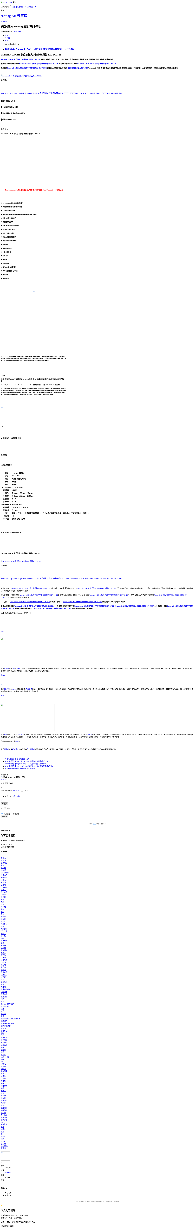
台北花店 (4, 1045)
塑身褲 (3, 1144)
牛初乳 (3, 979)
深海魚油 (4, 982)
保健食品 (4, 972)
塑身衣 (3, 675)
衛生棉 (6, 749)
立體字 (3, 1050)
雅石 (2, 999)
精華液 (3, 1129)
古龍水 (3, 1136)
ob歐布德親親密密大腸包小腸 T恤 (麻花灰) (20, 769)
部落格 (7, 38)
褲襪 (2, 1083)
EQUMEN (4, 1146)
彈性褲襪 (4, 1086)
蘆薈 (2, 1127)
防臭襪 (3, 870)
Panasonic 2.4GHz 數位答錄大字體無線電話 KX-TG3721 (31, 588)
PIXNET (82, 1201)
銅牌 (2, 1052)
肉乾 (2, 912)
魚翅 (2, 926)
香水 (2, 1134)
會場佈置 (4, 1042)
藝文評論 (16, 796)
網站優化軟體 (6, 1026)
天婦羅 (3, 917)
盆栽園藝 (4, 997)
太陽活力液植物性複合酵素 (10, 1019)
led (2, 1061)
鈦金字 (3, 1066)
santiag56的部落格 (14, 16)
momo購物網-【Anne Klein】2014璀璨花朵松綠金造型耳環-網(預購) (29, 766)
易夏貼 (3, 880)
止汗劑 (3, 885)
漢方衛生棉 (31, 749)
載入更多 (4, 804)
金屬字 (3, 1055)
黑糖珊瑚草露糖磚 (7, 1023)
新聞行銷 (4, 1124)
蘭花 (2, 1001)
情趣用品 (4, 1100)
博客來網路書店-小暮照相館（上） (17, 759)
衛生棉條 (4, 1115)
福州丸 (3, 921)
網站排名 (4, 1031)
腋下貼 (3, 882)
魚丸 (2, 914)
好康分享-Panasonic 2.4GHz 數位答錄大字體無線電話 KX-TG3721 (40, 49)
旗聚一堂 (4, 895)
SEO (2, 1033)
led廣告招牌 (5, 1057)
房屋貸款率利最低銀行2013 (78, 68)
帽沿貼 (3, 860)
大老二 (3, 1091)
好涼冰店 (4, 875)
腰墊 (2, 1011)
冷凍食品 (4, 924)
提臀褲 (3, 1148)
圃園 (2, 1139)
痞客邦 (15, 790)
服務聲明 (116, 1201)
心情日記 (17, 31)
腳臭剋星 (19, 668)
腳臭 (2, 865)
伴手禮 (3, 907)
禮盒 (17, 741)
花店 (2, 1035)
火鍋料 (3, 919)
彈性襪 (3, 1081)
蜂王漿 (3, 977)
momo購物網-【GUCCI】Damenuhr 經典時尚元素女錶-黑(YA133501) (29, 761)
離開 (11, 1226)
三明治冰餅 (5, 873)
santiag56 (4, 779)
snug (2, 631)
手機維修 (4, 1110)
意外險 (3, 987)
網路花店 (4, 1037)
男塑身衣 (29, 689)
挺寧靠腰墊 (5, 1006)
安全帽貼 (4, 877)
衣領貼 (3, 858)
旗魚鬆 (89, 734)
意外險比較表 (6, 989)
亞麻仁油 (4, 975)
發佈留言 (4, 816)
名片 (6, 40)
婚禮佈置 (4, 1040)
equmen (14, 689)
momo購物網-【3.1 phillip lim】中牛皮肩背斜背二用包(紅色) (26, 764)
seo (2, 1122)
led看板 (3, 1069)
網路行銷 (4, 1120)
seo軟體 (3, 1028)
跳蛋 (2, 1105)
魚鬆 (2, 696)
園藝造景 (4, 994)
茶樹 (2, 1132)
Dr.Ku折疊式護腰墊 (8, 1004)
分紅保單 (4, 992)
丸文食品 (20, 734)
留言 (19, 790)
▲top (2, 800)
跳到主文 (4, 21)
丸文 (12, 734)
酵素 (2, 984)
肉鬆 (2, 902)
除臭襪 (6, 668)
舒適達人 (15, 749)
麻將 (2, 1088)
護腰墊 (3, 1014)
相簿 (6, 35)
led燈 (2, 1059)
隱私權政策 (109, 1201)
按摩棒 (3, 1103)
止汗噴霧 (4, 887)
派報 (2, 1047)
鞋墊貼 (3, 890)
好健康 (3, 970)
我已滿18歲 (5, 1226)
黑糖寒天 (4, 1021)
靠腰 (2, 1009)
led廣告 (3, 1064)
